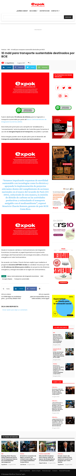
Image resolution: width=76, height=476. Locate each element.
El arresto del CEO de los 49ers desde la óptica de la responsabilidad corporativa (58, 391)
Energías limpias (7, 279)
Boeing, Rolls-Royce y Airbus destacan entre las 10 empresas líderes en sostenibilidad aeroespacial (58, 338)
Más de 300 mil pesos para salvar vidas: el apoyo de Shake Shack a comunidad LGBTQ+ (47, 458)
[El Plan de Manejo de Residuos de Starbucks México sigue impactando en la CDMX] (69, 351)
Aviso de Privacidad (64, 471)
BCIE (42, 276)
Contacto (54, 471)
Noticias (3, 49)
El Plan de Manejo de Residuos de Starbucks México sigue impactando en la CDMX (58, 354)
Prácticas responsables (44, 453)
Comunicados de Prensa (57, 349)
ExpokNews (10, 63)
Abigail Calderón (43, 463)
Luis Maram (23, 464)
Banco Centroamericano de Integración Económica (23, 276)
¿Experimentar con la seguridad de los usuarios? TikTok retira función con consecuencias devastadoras (58, 422)
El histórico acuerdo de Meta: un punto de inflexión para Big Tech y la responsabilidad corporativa (58, 369)
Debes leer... (55, 387)
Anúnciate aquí (46, 471)
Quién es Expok (36, 471)
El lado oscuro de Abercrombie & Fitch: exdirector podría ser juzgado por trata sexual (65, 459)
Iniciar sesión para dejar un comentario (14, 310)
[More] (40, 289)
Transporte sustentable (21, 279)
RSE (9, 49)
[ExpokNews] (3, 62)
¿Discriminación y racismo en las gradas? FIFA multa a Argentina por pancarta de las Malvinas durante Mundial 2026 (58, 406)
